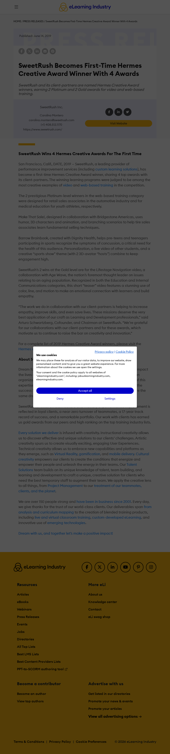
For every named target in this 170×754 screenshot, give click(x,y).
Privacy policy (104, 352)
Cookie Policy (125, 352)
